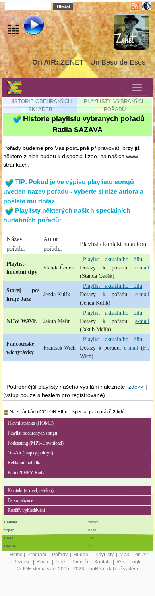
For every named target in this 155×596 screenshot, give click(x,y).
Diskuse (22, 562)
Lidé (61, 562)
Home (16, 554)
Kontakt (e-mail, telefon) (31, 490)
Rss (121, 562)
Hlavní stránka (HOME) (31, 423)
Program (37, 554)
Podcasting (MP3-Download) (36, 443)
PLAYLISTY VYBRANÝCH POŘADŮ (114, 105)
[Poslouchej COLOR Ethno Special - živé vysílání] (27, 26)
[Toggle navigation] (137, 88)
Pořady (60, 554)
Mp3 (125, 554)
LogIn (136, 562)
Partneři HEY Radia (26, 473)
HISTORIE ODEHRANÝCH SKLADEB (40, 105)
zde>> (136, 387)
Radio (44, 562)
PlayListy (104, 554)
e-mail (142, 268)
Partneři (80, 562)
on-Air (141, 554)
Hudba (81, 554)
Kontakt (103, 562)
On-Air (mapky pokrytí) (30, 453)
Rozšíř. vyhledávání (26, 510)
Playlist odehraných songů (32, 433)
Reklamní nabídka (24, 463)
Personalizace (20, 500)
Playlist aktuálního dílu (112, 259)
